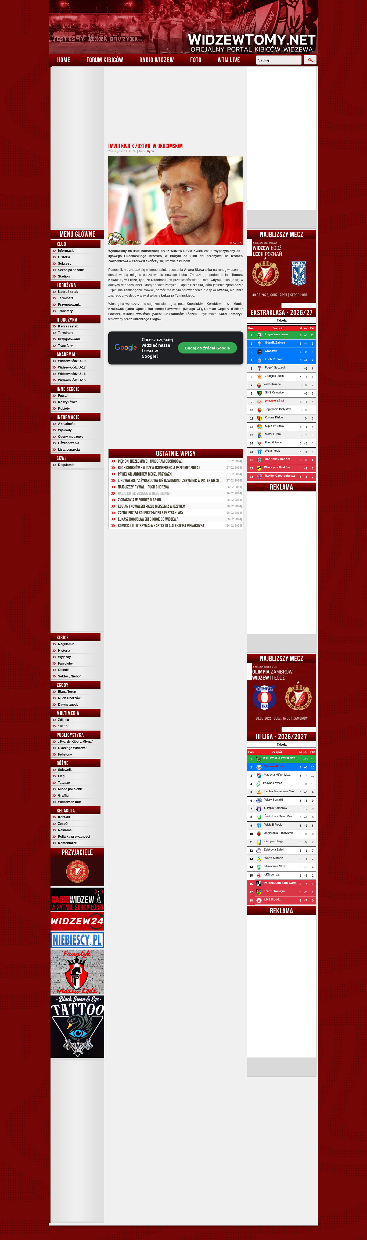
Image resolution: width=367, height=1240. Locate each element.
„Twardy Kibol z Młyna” (75, 741)
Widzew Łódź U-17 (72, 367)
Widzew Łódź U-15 (72, 380)
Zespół (63, 824)
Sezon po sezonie (71, 270)
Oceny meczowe (70, 437)
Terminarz (65, 298)
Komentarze (67, 843)
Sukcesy (64, 263)
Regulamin (66, 465)
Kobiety (64, 408)
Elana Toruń (67, 692)
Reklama (65, 830)
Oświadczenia (68, 443)
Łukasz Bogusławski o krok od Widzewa (148, 519)
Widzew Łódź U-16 (72, 374)
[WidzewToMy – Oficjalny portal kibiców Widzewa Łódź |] (183, 27)
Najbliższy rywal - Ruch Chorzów (144, 486)
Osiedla (64, 670)
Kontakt (64, 817)
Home (63, 60)
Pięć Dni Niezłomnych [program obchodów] (150, 461)
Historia (64, 257)
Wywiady (65, 430)
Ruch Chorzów (69, 698)
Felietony (65, 754)
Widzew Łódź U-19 (72, 361)
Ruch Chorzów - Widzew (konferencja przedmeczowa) (159, 467)
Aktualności (67, 424)
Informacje (66, 251)
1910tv (63, 726)
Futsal (62, 395)
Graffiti (63, 795)
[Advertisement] (77, 147)
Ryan (150, 151)
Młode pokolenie (70, 789)
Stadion (64, 276)
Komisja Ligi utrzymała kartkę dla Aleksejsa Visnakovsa (161, 525)
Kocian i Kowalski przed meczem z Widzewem (151, 506)
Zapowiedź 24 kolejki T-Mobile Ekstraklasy (151, 512)
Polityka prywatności (74, 836)
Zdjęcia (63, 720)
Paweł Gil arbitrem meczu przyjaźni (145, 474)
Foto (196, 60)
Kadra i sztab (68, 292)
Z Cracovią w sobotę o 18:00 (139, 499)
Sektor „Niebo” (69, 676)
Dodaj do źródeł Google (207, 348)
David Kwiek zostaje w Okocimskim (145, 146)
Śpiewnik (65, 770)
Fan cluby (65, 663)
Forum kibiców (105, 60)
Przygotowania (69, 305)
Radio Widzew (156, 60)
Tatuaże (64, 783)
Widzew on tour (69, 802)
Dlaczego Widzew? (72, 748)
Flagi (61, 776)
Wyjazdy (64, 657)
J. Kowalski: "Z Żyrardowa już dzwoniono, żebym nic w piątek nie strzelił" (174, 480)
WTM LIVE (229, 60)
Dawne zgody (68, 704)
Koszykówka (68, 402)
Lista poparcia (69, 449)
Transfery (65, 311)
